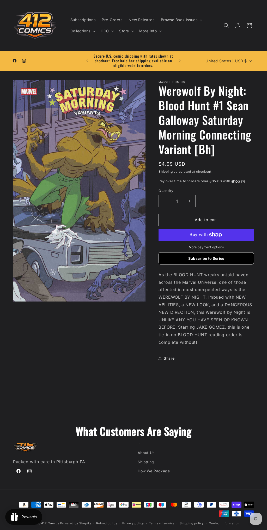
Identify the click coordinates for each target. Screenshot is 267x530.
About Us (146, 452)
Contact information (224, 523)
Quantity (166, 191)
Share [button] (169, 358)
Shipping (166, 171)
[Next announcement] (180, 61)
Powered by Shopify (75, 523)
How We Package (154, 471)
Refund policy (106, 523)
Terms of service (161, 523)
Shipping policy (192, 523)
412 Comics (50, 523)
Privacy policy (133, 523)
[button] (181, 19)
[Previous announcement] (87, 61)
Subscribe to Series (206, 258)
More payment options (206, 247)
